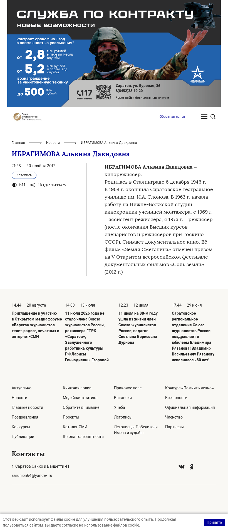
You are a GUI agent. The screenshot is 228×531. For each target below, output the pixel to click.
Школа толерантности (83, 436)
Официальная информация (190, 407)
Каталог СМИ (75, 427)
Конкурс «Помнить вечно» (189, 388)
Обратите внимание (81, 407)
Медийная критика (80, 397)
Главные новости (27, 407)
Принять (214, 522)
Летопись (123, 417)
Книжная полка (77, 388)
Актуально (21, 388)
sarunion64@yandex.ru (32, 475)
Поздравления (25, 417)
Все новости (176, 397)
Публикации (23, 436)
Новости (53, 143)
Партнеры (174, 427)
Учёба (119, 407)
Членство (174, 417)
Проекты (71, 417)
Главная (18, 143)
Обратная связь (172, 117)
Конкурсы (21, 427)
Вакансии (123, 397)
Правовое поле (128, 388)
